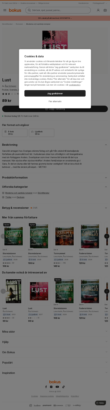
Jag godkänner (55, 93)
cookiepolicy (74, 85)
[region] (55, 78)
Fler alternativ (55, 101)
